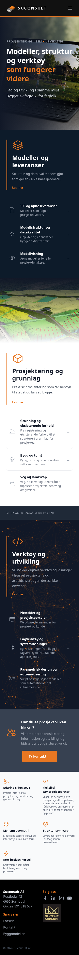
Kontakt (9, 927)
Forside (9, 921)
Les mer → (19, 187)
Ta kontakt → (39, 756)
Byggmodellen (14, 934)
